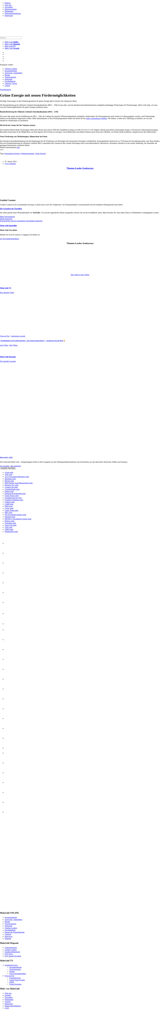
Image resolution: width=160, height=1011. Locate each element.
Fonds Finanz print (12, 496)
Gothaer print (10, 502)
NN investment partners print (15, 515)
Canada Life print (11, 487)
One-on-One (4, 336)
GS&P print (9, 504)
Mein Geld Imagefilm (8, 226)
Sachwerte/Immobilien (17, 974)
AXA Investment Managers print (17, 477)
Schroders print (10, 523)
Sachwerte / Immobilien (13, 73)
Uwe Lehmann (10, 164)
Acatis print (9, 472)
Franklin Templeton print (14, 500)
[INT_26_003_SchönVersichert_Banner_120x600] (9, 908)
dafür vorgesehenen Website (96, 118)
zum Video (4, 345)
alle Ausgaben (16, 466)
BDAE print (9, 481)
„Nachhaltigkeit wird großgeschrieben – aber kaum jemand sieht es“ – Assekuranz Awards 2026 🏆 (32, 341)
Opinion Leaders (11, 69)
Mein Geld (12, 44)
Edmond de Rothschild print (15, 494)
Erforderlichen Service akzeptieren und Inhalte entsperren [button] (21, 221)
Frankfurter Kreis (11, 965)
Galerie (7, 86)
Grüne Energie (40, 154)
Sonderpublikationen (12, 952)
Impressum (9, 16)
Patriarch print (10, 517)
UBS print (8, 527)
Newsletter (9, 7)
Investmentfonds (11, 71)
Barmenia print (10, 479)
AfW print (8, 475)
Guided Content (11, 950)
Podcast (7, 3)
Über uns (8, 5)
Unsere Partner (8, 468)
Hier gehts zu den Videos (80, 275)
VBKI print (9, 529)
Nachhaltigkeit (10, 81)
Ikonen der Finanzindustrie (14, 932)
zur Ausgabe (4, 466)
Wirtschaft (8, 79)
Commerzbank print (12, 489)
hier (18, 147)
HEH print (9, 506)
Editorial (8, 939)
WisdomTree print (11, 532)
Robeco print (9, 521)
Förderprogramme (27, 154)
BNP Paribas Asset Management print (19, 483)
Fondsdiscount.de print (13, 498)
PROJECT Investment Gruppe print (18, 519)
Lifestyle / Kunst (11, 83)
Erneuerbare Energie (12, 154)
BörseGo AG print (11, 485)
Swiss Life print (10, 525)
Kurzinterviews (15, 978)
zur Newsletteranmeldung (9, 239)
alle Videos (13, 345)
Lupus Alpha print (11, 510)
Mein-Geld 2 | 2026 (6, 457)
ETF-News (9, 954)
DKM (11, 982)
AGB (7, 1008)
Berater (7, 75)
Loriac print (9, 508)
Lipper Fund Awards (17, 980)
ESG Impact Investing (13, 956)
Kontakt (8, 995)
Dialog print (9, 491)
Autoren (8, 1002)
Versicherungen (10, 77)
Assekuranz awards (18, 336)
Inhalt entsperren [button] (6, 219)
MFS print (8, 513)
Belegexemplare (11, 9)
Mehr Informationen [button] (7, 217)
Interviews (8, 936)
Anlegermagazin (11, 948)
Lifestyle (8, 934)
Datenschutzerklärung (13, 13)
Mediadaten (9, 11)
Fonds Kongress (15, 984)
